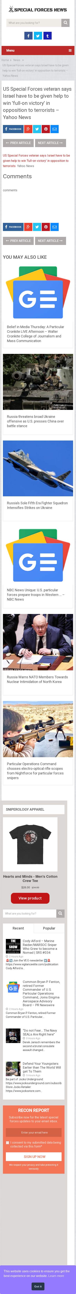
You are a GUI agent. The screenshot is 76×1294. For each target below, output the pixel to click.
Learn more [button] (56, 1276)
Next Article (48, 143)
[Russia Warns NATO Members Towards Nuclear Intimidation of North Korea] (38, 643)
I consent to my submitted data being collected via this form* (35, 1144)
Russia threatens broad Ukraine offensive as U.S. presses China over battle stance (35, 421)
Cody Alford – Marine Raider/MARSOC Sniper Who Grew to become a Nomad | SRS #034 (40, 946)
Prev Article (20, 143)
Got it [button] (38, 1286)
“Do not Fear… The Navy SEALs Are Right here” (40, 1032)
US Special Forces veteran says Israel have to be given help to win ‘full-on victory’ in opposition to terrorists (36, 161)
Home (5, 60)
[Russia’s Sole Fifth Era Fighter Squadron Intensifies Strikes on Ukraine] (38, 469)
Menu (10, 50)
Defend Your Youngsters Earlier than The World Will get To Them (42, 1067)
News (16, 60)
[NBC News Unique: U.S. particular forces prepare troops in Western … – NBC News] (38, 556)
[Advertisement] (39, 207)
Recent (18, 928)
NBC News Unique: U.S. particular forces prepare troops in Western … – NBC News (36, 594)
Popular (49, 928)
